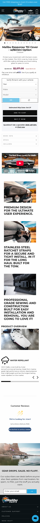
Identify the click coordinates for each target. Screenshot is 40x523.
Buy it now (20, 119)
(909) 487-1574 (31, 125)
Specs (6, 140)
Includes (7, 144)
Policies (6, 516)
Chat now (21, 127)
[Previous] (33, 377)
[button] (30, 10)
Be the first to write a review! (20, 429)
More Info (8, 136)
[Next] (37, 377)
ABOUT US (6, 506)
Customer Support (11, 511)
